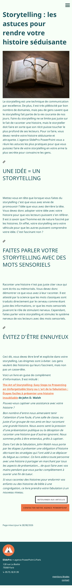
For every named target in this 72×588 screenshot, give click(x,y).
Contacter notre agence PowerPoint (45, 507)
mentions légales (60, 576)
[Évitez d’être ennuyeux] (4, 327)
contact (65, 580)
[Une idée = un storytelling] (4, 161)
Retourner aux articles (51, 499)
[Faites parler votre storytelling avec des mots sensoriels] (4, 240)
